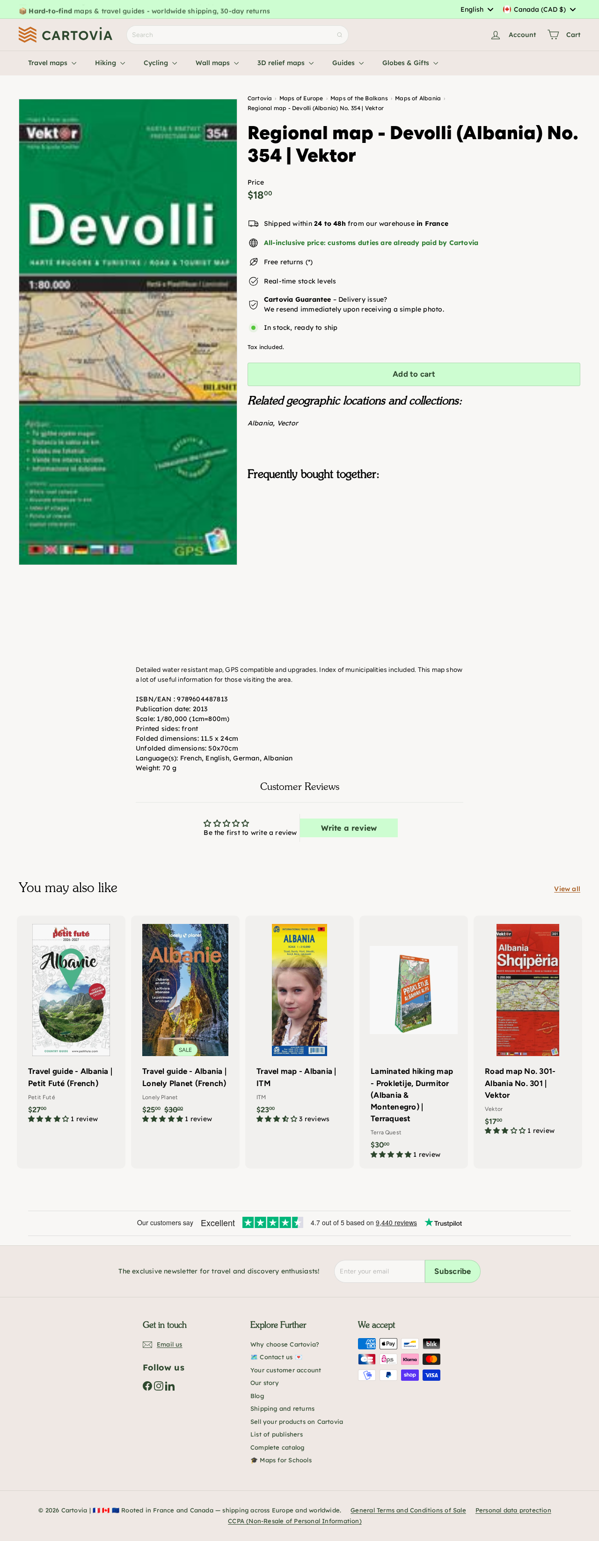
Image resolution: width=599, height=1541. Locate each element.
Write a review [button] (349, 828)
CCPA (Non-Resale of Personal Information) (295, 1521)
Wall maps (214, 63)
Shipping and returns (282, 1408)
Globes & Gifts (406, 63)
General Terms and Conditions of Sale (408, 1510)
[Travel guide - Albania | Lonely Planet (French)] (185, 1024)
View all (567, 889)
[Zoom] (128, 332)
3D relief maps (282, 63)
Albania (260, 423)
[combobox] (476, 9)
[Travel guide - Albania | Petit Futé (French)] (71, 1024)
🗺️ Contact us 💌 (276, 1357)
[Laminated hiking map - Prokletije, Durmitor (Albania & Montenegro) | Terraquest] (413, 1042)
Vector (287, 423)
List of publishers (276, 1434)
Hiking (106, 63)
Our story (264, 1382)
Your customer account (285, 1370)
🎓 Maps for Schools (281, 1460)
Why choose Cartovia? (284, 1344)
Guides (344, 63)
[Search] (340, 35)
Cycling (157, 63)
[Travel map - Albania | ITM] (299, 1024)
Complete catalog (277, 1447)
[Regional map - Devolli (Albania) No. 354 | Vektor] (414, 534)
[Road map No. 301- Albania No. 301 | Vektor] (527, 1030)
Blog (257, 1396)
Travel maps (48, 63)
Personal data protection (513, 1510)
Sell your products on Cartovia (296, 1421)
